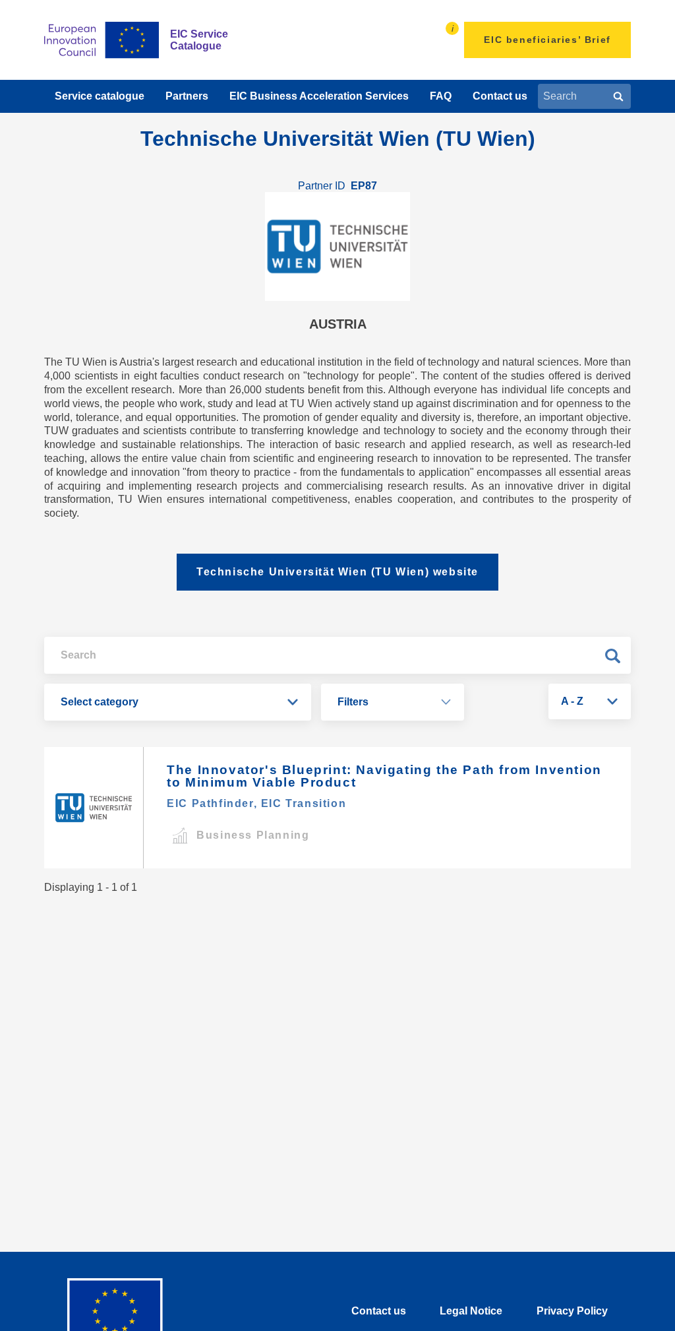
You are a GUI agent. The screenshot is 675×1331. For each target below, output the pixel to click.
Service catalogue (99, 96)
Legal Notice (471, 1310)
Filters (353, 701)
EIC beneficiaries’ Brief (547, 39)
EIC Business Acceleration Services (319, 96)
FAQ (441, 96)
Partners (186, 96)
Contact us (500, 96)
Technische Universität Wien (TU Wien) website (337, 571)
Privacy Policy (572, 1310)
